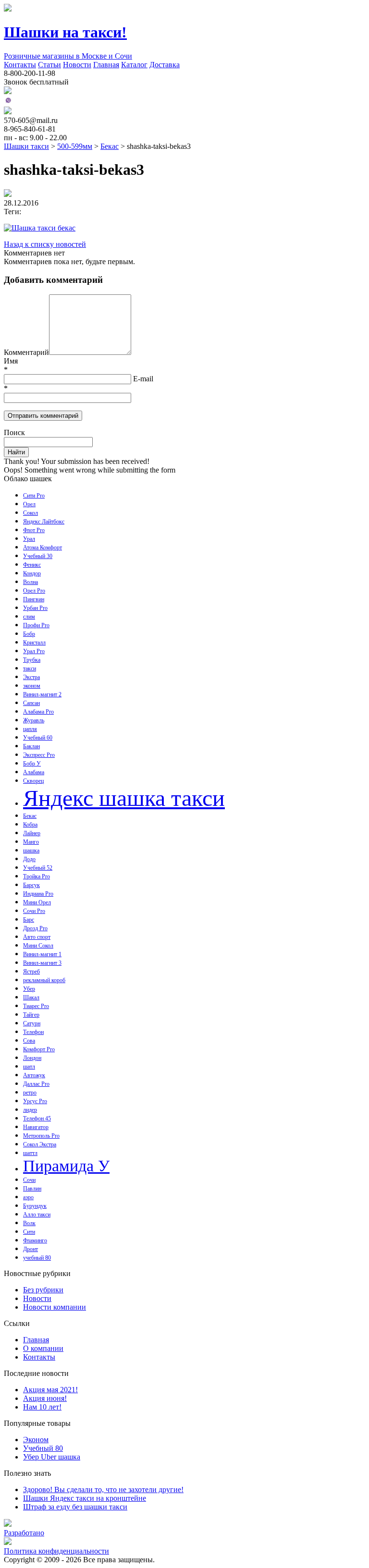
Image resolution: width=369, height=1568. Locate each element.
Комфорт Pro (39, 1049)
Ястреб (31, 971)
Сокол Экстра (39, 1144)
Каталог (134, 65)
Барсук (31, 885)
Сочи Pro (34, 911)
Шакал (31, 997)
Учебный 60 (37, 737)
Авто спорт (36, 937)
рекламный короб (44, 980)
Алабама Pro (38, 711)
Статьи (49, 65)
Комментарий (26, 352)
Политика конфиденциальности (56, 1551)
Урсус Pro (35, 1101)
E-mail (143, 379)
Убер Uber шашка (51, 1457)
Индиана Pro (38, 893)
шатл (29, 1066)
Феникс (32, 564)
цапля (30, 729)
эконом (31, 685)
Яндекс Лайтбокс (43, 521)
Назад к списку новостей (45, 244)
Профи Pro (36, 625)
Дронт (30, 1249)
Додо (29, 859)
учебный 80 (37, 1257)
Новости (77, 65)
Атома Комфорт (42, 547)
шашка (31, 850)
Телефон (33, 1032)
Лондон (32, 1058)
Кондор (32, 573)
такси (29, 668)
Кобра (30, 824)
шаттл (30, 1153)
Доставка (164, 65)
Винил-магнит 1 (42, 954)
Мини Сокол (38, 945)
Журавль (33, 720)
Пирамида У (66, 1166)
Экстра (31, 677)
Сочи (29, 1180)
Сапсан (31, 703)
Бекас (30, 816)
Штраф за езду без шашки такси (75, 1507)
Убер (29, 988)
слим (29, 616)
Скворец (33, 781)
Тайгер (31, 1014)
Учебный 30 (37, 556)
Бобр (29, 634)
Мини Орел (37, 902)
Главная (106, 65)
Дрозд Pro (35, 928)
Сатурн (31, 1023)
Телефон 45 (37, 1118)
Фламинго (35, 1240)
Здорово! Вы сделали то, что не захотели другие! (103, 1489)
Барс (28, 919)
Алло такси (36, 1214)
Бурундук (35, 1206)
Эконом (36, 1439)
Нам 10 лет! (42, 1407)
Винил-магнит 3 (42, 963)
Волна (30, 582)
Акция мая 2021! (50, 1390)
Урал (29, 538)
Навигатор (36, 1127)
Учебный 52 (37, 867)
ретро (30, 1092)
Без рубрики (43, 1290)
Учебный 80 (43, 1448)
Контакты (20, 65)
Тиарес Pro (36, 1006)
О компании (43, 1348)
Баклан (31, 746)
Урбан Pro (35, 608)
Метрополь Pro (41, 1135)
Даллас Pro (36, 1084)
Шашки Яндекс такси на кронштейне (84, 1498)
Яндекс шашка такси (124, 798)
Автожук (34, 1075)
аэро (28, 1197)
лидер (30, 1109)
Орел (29, 504)
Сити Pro (34, 495)
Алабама (33, 772)
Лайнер (31, 833)
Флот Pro (34, 530)
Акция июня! (45, 1398)
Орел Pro (34, 590)
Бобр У (32, 763)
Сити (29, 1231)
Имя (11, 361)
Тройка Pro (36, 876)
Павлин (32, 1188)
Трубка (31, 659)
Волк (29, 1223)
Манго (31, 842)
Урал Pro (34, 651)
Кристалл (34, 642)
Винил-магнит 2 (42, 694)
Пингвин (33, 599)
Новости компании (54, 1307)
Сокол (30, 513)
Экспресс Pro (39, 755)
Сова (29, 1040)
